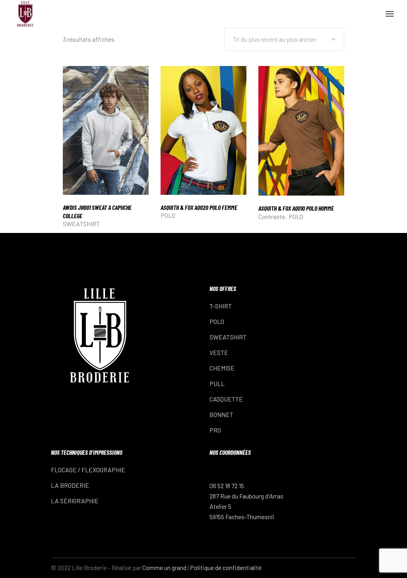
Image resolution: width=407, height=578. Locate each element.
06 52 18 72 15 (226, 485)
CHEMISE (222, 368)
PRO (215, 430)
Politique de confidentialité (226, 567)
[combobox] (284, 39)
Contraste (271, 216)
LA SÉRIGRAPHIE (75, 500)
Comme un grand (164, 567)
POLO (168, 215)
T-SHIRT (220, 306)
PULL (217, 383)
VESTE (218, 352)
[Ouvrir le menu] (389, 14)
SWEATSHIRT (81, 223)
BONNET (221, 414)
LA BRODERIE (70, 485)
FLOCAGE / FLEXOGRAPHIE (88, 469)
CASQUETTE (226, 399)
